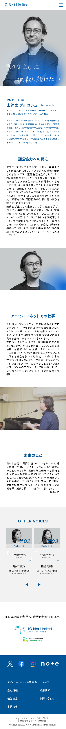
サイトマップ (21, 717)
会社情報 (12, 690)
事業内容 (12, 706)
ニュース (44, 682)
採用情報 (45, 690)
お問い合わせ (47, 698)
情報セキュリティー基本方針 (33, 720)
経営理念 (12, 698)
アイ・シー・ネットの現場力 (22, 682)
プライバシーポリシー (41, 717)
